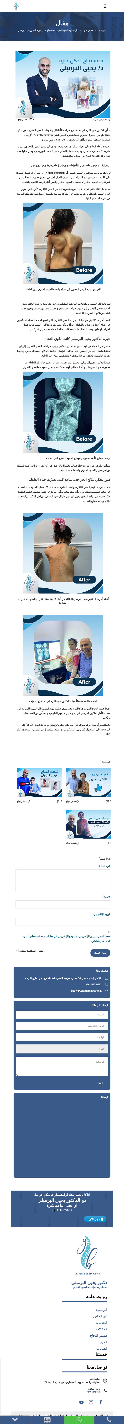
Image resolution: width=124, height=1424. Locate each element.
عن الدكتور (100, 1316)
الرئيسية (102, 30)
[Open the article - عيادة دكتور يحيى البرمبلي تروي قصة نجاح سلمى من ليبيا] (88, 782)
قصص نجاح (88, 30)
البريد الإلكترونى (101, 914)
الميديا (103, 1342)
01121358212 (64, 1210)
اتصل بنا (102, 1348)
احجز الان (95, 1219)
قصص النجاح (98, 1335)
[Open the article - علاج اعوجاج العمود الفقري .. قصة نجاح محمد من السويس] (39, 782)
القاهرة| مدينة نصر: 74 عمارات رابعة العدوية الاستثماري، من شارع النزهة (63, 978)
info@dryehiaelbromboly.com (86, 990)
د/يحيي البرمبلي (97, 119)
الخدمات (101, 1322)
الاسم (107, 897)
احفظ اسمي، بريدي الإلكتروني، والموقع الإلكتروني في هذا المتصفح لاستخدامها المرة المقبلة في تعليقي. (66, 938)
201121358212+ (94, 984)
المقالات (101, 1329)
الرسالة (106, 866)
